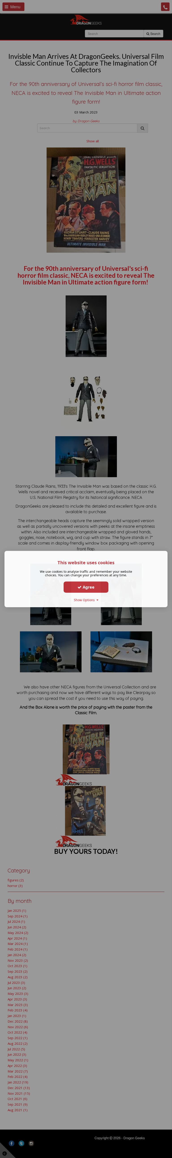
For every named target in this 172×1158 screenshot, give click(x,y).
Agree (88, 587)
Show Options (85, 600)
